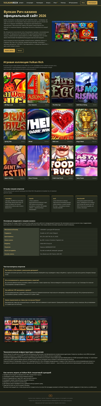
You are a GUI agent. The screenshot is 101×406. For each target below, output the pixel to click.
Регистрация (92, 2)
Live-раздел (30, 2)
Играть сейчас (9, 50)
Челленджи (39, 2)
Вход (83, 2)
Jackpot (21, 2)
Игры (56, 2)
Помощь (63, 2)
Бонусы (48, 2)
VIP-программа (73, 2)
